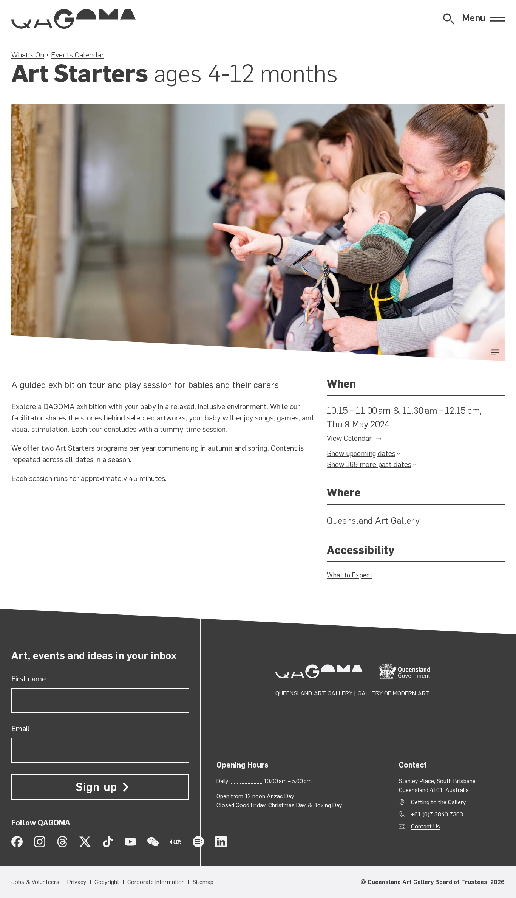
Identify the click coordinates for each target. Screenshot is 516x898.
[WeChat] (153, 841)
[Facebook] (17, 841)
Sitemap (203, 882)
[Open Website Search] (448, 19)
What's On (27, 54)
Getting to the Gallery (438, 802)
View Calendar (349, 438)
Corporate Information (156, 882)
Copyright (106, 882)
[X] (85, 841)
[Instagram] (39, 841)
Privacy (77, 882)
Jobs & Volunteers (35, 882)
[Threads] (62, 841)
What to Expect (349, 575)
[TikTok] (107, 841)
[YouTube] (130, 841)
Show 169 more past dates (369, 464)
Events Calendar (77, 54)
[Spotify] (198, 841)
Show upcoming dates (361, 453)
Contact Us (425, 826)
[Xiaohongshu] (175, 841)
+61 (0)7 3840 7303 (437, 814)
